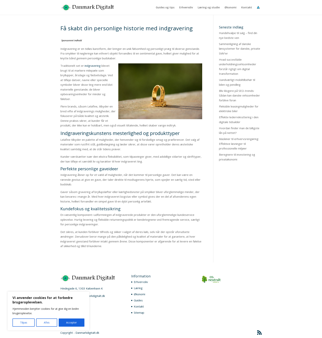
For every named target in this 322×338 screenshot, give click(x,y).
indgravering (93, 65)
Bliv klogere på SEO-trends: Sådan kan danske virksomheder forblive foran (239, 95)
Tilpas (23, 322)
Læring (138, 288)
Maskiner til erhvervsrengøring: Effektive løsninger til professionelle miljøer (239, 143)
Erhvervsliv (186, 7)
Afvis (47, 322)
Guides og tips (165, 7)
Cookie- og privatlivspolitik (259, 10)
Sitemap (139, 312)
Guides (138, 300)
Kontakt (246, 7)
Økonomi (230, 7)
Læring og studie (209, 7)
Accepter (71, 322)
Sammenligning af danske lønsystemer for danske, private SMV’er (239, 48)
